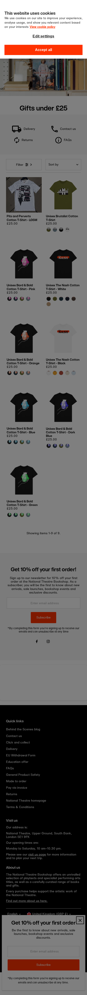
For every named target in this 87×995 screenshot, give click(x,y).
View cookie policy (42, 27)
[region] (43, 29)
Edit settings (43, 36)
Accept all (43, 50)
